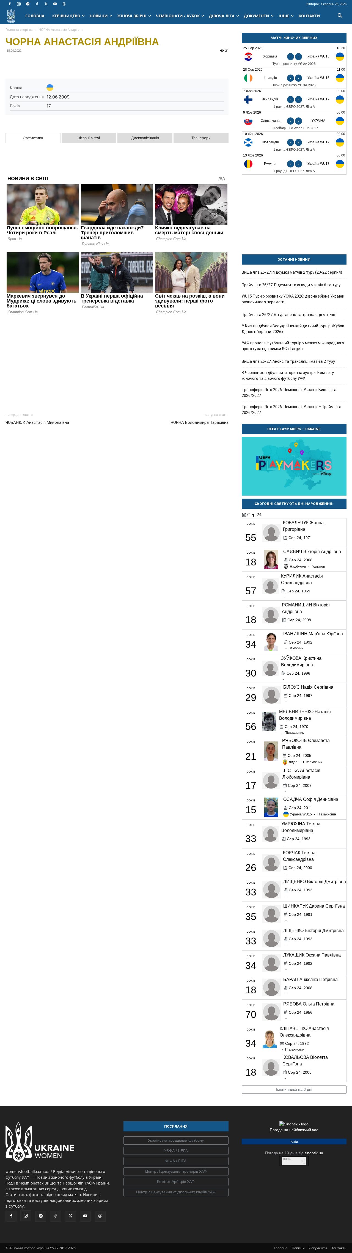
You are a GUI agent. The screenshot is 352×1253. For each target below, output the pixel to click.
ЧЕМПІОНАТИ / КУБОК (178, 15)
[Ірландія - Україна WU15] (294, 78)
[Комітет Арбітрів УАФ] (176, 1182)
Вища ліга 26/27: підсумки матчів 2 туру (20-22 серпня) (292, 272)
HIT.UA (287, 1159)
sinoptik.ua (313, 1153)
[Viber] (48, 62)
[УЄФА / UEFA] (176, 1151)
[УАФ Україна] (176, 1140)
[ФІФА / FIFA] (176, 1161)
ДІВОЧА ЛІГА (222, 15)
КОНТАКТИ (309, 15)
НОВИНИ (99, 15)
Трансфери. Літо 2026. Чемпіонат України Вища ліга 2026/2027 (289, 393)
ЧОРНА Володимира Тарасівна (200, 422)
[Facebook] (10, 4)
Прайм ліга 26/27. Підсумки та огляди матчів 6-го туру (291, 285)
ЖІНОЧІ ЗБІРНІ (132, 15)
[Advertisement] (117, 361)
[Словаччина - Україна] (294, 120)
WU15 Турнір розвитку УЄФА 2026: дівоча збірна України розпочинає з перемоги (293, 299)
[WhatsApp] (61, 62)
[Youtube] (55, 4)
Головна (280, 1248)
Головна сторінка (20, 29)
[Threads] (64, 4)
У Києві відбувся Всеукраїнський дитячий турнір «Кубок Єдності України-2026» (293, 329)
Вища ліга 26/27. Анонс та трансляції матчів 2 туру (288, 361)
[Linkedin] (74, 62)
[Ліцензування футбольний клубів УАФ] (176, 1192)
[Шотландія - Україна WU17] (294, 142)
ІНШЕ (284, 15)
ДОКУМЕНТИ (256, 15)
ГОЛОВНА (35, 15)
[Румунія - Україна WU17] (294, 163)
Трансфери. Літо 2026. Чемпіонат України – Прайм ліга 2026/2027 (291, 410)
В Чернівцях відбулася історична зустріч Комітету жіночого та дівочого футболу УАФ (288, 375)
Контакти (338, 1248)
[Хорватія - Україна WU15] (294, 56)
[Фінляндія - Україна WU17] (294, 99)
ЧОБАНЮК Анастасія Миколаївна (37, 422)
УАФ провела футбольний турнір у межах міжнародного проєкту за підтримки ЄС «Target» (293, 346)
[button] (339, 16)
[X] (46, 4)
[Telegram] (28, 4)
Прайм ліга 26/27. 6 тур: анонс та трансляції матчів (288, 314)
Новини (298, 1248)
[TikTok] (37, 4)
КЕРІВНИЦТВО (66, 15)
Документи (318, 1248)
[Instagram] (19, 4)
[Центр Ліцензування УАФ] (176, 1171)
